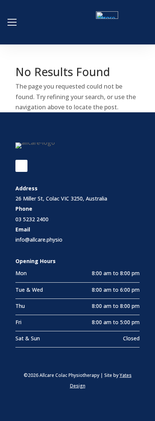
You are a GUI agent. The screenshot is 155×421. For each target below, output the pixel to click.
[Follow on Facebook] (21, 166)
